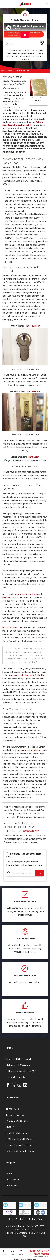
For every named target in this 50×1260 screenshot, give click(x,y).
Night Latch (33, 457)
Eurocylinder (33, 326)
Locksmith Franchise (16, 1077)
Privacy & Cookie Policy (17, 1121)
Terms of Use (12, 1109)
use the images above (29, 750)
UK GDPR (10, 1127)
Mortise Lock (33, 391)
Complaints (11, 1185)
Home (3, 70)
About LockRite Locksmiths (19, 1059)
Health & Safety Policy (17, 1133)
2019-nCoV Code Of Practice (20, 1139)
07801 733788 (41, 1254)
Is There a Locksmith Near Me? (21, 1071)
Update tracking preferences (20, 1151)
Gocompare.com (9, 627)
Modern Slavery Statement (19, 1145)
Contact (10, 1173)
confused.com (9, 597)
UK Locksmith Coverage (18, 1065)
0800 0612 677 (39, 1251)
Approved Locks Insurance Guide (24, 675)
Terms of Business (15, 1115)
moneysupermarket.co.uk (26, 594)
